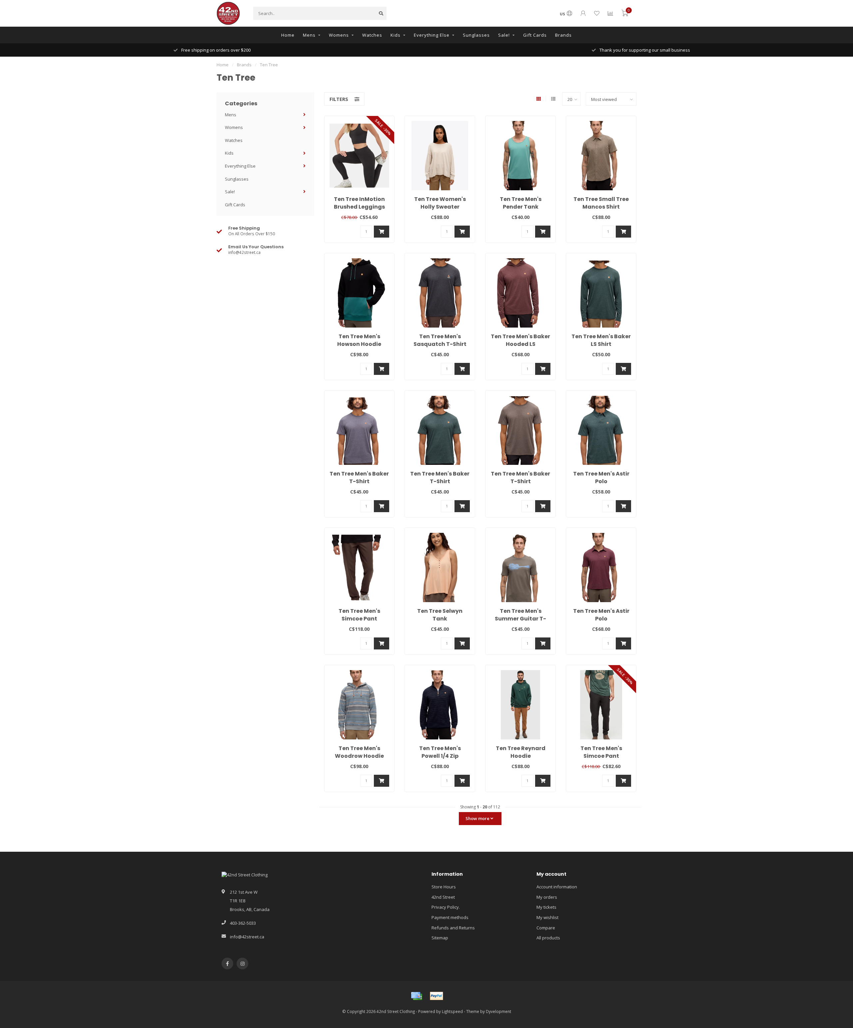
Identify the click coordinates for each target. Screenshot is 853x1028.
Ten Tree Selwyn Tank (439, 614)
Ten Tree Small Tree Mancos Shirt (601, 203)
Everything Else (431, 35)
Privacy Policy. (445, 907)
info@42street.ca (247, 937)
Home (288, 35)
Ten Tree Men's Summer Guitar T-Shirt (520, 618)
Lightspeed (452, 1011)
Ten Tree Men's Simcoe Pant (359, 614)
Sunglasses (476, 35)
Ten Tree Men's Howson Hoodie (359, 340)
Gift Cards (535, 35)
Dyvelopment (498, 1011)
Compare (545, 928)
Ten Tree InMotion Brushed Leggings (359, 203)
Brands (563, 35)
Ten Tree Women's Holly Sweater (440, 203)
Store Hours (443, 887)
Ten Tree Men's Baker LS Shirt (601, 340)
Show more (477, 818)
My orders (546, 897)
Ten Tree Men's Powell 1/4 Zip (440, 752)
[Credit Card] (416, 996)
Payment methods (449, 917)
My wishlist (547, 917)
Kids (396, 35)
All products (548, 938)
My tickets (546, 907)
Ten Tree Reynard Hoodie (520, 752)
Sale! (504, 35)
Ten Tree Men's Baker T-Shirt (359, 477)
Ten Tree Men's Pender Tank (520, 203)
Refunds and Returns (453, 928)
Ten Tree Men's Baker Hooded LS (520, 340)
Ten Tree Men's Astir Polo (601, 477)
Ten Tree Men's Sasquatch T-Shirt (440, 340)
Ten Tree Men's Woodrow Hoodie (359, 752)
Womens (339, 35)
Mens (309, 35)
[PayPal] (436, 996)
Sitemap (439, 938)
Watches (372, 35)
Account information (556, 887)
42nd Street (443, 897)
